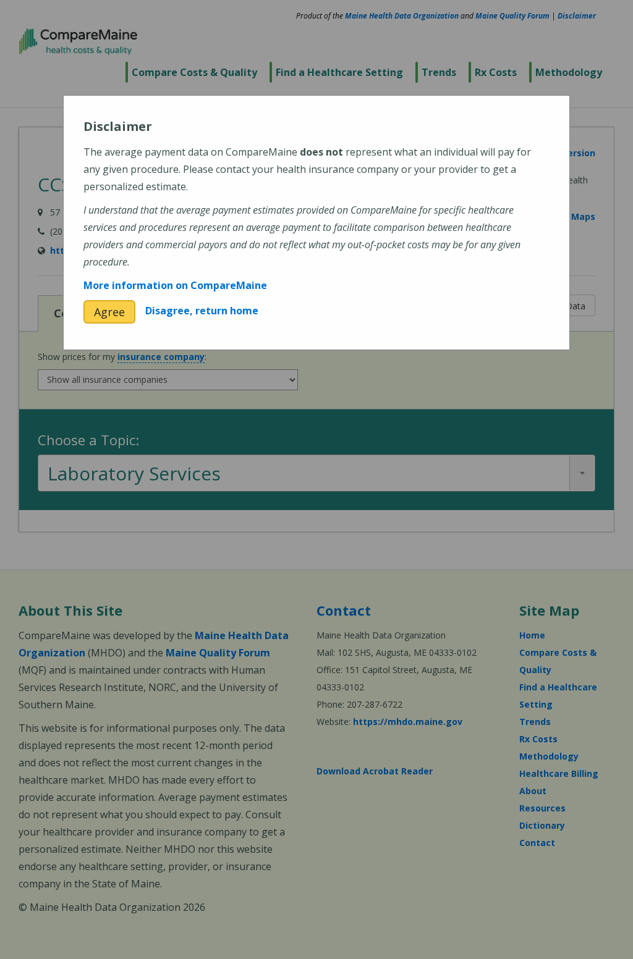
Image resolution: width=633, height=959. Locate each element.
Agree (109, 311)
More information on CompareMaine (175, 285)
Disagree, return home (201, 310)
